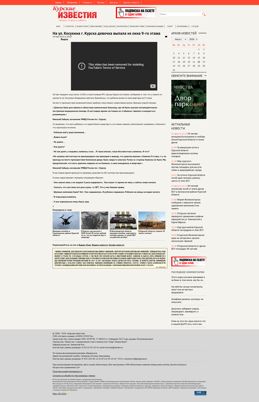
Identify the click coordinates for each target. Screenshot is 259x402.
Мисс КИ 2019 (60, 393)
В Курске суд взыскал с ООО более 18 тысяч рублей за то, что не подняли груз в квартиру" (93, 234)
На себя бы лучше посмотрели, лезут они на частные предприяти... (187, 289)
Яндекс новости (100, 245)
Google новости (116, 245)
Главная (58, 2)
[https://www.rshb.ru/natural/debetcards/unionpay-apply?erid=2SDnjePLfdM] (110, 267)
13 (189, 57)
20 (189, 61)
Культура (70, 26)
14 (194, 57)
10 (174, 57)
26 (184, 65)
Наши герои (82, 26)
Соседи (194, 26)
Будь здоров (109, 26)
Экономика (182, 26)
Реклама (100, 2)
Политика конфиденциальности (67, 371)
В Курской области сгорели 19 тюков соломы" (151, 232)
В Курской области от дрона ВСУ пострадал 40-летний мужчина (188, 249)
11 (179, 57)
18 (179, 61)
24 (174, 65)
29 (199, 65)
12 (184, 57)
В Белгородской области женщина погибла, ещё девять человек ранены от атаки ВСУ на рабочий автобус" (123, 234)
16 (204, 57)
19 (184, 61)
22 (199, 61)
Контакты (114, 2)
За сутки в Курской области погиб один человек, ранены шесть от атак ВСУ (188, 178)
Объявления (72, 2)
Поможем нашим (154, 26)
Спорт (170, 26)
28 (194, 65)
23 (204, 61)
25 (179, 65)
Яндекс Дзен (85, 245)
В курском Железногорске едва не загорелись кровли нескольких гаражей (187, 238)
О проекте (87, 2)
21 (194, 61)
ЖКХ (58, 26)
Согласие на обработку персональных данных (74, 375)
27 (189, 65)
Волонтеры (122, 26)
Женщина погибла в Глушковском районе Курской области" (66, 233)
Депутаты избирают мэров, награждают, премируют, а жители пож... (185, 311)
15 (199, 57)
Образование (96, 26)
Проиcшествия (137, 26)
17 (174, 61)
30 (204, 65)
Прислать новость (131, 2)
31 (174, 70)
